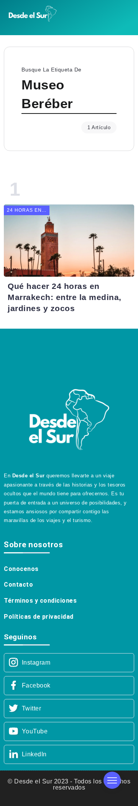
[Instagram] (69, 663)
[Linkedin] (69, 754)
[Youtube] (69, 731)
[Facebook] (69, 685)
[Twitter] (69, 708)
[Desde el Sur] (32, 13)
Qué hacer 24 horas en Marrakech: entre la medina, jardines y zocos (65, 297)
